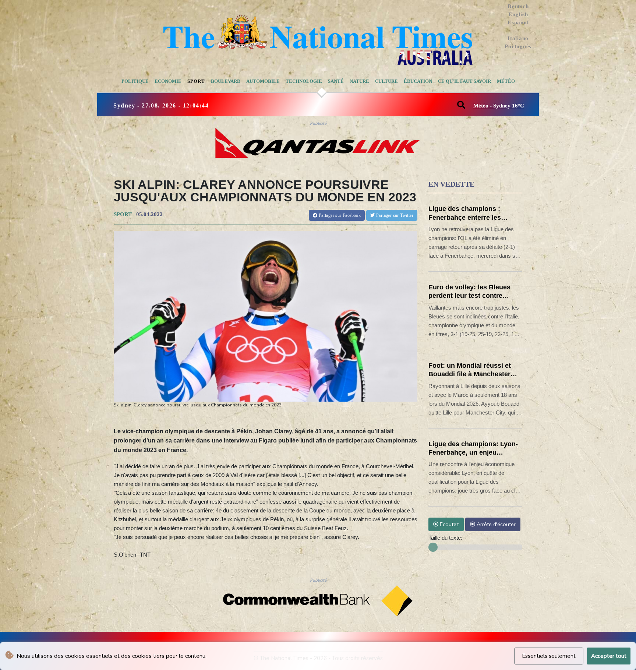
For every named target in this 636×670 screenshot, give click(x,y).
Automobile (263, 81)
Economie (168, 81)
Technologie (304, 81)
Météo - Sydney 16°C (498, 106)
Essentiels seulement (549, 656)
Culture (386, 81)
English (518, 14)
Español (518, 22)
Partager (339, 215)
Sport (196, 81)
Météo (506, 81)
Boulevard (225, 81)
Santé (336, 81)
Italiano (518, 38)
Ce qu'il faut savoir (464, 81)
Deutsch (518, 6)
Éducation (418, 81)
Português (518, 46)
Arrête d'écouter (495, 524)
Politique (135, 81)
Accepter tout (608, 656)
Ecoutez (448, 524)
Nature (359, 81)
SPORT (123, 214)
